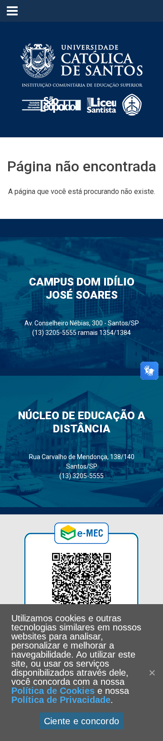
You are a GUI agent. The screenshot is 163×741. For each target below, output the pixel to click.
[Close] (151, 672)
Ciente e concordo (81, 721)
